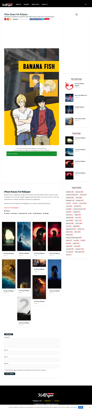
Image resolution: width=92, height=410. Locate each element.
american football (72, 194)
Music (77, 232)
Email (6, 357)
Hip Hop (69, 220)
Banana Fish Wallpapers (11, 207)
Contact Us (45, 4)
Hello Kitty (69, 217)
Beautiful (79, 200)
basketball (70, 200)
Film (68, 212)
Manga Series (71, 229)
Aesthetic (69, 192)
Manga (47, 213)
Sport (77, 246)
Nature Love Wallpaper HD (81, 95)
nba (76, 240)
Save (48, 19)
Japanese (69, 223)
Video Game (79, 252)
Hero (78, 217)
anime (7, 213)
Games (69, 214)
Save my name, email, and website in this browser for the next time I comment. (26, 370)
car (68, 203)
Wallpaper (47, 401)
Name (6, 350)
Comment (7, 337)
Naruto (69, 234)
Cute (68, 209)
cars (75, 203)
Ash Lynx (14, 213)
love (68, 226)
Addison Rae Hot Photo (80, 119)
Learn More (73, 407)
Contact (56, 401)
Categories (26, 4)
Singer (69, 246)
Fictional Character (79, 209)
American (79, 192)
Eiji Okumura (38, 213)
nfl (83, 240)
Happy (78, 214)
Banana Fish (23, 213)
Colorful (77, 206)
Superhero (79, 249)
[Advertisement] (31, 35)
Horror (78, 220)
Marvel (81, 229)
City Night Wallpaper (79, 107)
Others (8, 211)
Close (80, 407)
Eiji (31, 213)
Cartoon (82, 203)
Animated (70, 197)
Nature (69, 240)
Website (6, 363)
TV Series (69, 252)
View (68, 254)
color (69, 206)
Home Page (18, 4)
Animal (83, 194)
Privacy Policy (35, 4)
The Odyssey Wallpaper (8, 253)
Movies (69, 232)
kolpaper (15, 19)
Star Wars (69, 249)
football (76, 212)
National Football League (73, 237)
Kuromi (79, 223)
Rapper (76, 243)
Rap (68, 243)
